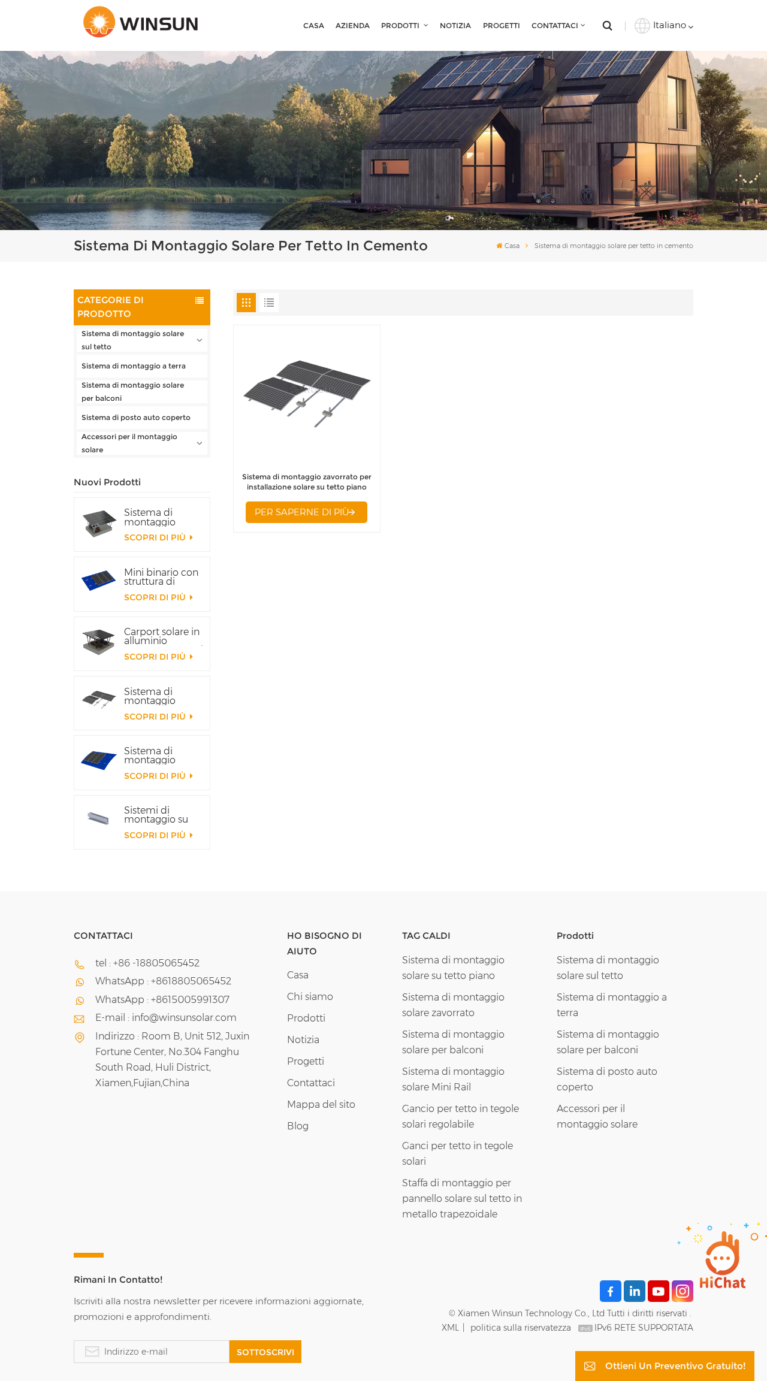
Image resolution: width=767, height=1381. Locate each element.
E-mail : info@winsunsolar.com (166, 1017)
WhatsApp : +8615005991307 (162, 999)
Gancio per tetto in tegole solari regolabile (460, 1116)
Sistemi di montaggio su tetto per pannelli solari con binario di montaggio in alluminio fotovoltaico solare (163, 815)
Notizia (455, 25)
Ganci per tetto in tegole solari (457, 1153)
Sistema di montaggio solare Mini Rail (453, 1079)
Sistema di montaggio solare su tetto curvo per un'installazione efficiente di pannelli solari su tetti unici (162, 755)
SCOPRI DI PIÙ (156, 537)
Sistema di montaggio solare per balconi (132, 391)
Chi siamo (310, 996)
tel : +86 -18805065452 (147, 963)
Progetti (501, 25)
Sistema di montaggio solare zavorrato (453, 1005)
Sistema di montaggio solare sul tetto (132, 340)
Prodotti (401, 25)
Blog (298, 1126)
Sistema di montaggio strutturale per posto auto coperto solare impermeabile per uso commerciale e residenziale (159, 517)
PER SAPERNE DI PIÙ (302, 512)
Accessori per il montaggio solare (129, 443)
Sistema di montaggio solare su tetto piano (453, 967)
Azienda (353, 25)
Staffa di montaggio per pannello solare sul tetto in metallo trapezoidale (462, 1198)
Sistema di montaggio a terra (133, 365)
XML (450, 1327)
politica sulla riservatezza (520, 1327)
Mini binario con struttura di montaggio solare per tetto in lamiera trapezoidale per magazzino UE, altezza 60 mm (162, 577)
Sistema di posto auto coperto (136, 417)
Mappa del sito (321, 1104)
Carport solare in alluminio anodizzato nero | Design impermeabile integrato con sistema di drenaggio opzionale (163, 636)
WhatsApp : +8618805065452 (163, 981)
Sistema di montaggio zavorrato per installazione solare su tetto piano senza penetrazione (156, 696)
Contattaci (555, 25)
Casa (313, 25)
